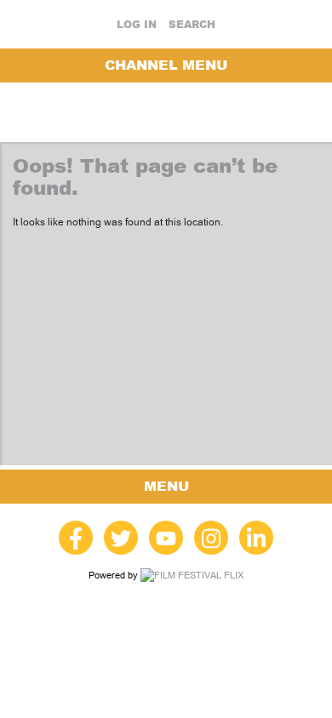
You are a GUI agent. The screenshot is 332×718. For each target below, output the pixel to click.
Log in (137, 25)
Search (192, 25)
